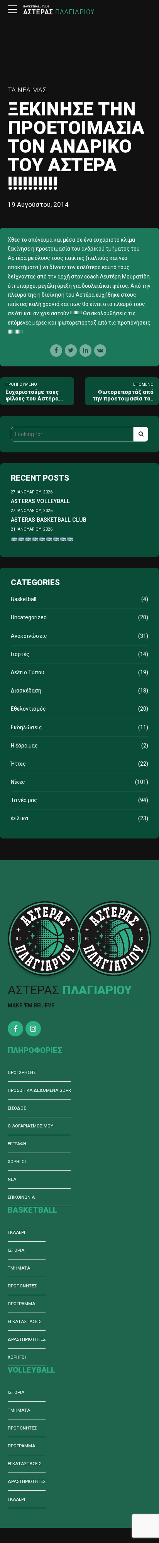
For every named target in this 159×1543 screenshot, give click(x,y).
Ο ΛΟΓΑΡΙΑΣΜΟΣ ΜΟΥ (30, 1126)
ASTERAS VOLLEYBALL (40, 501)
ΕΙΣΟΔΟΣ (17, 1108)
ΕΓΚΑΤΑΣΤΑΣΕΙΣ (24, 1321)
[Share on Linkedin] (85, 350)
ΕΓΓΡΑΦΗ (17, 1143)
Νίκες (18, 782)
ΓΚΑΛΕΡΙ (16, 1232)
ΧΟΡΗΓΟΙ (17, 1161)
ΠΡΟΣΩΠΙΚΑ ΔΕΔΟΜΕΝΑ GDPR (39, 1090)
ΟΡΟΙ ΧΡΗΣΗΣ (22, 1072)
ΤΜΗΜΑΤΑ (19, 1268)
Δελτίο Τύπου (27, 672)
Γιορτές (20, 654)
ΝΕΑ (12, 1179)
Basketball (23, 599)
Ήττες (18, 764)
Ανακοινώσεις (29, 636)
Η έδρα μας (24, 745)
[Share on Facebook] (56, 350)
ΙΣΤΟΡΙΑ (16, 1250)
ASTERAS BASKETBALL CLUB (48, 520)
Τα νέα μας (27, 90)
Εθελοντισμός (28, 709)
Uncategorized (29, 617)
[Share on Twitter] (71, 350)
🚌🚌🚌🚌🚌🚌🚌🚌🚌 (42, 538)
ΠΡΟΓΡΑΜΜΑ (21, 1303)
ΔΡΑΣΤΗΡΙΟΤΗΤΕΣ (27, 1339)
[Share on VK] (100, 350)
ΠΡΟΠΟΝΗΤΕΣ (22, 1286)
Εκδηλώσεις (26, 727)
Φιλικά (19, 818)
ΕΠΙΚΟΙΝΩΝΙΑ (21, 1197)
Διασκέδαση (26, 690)
